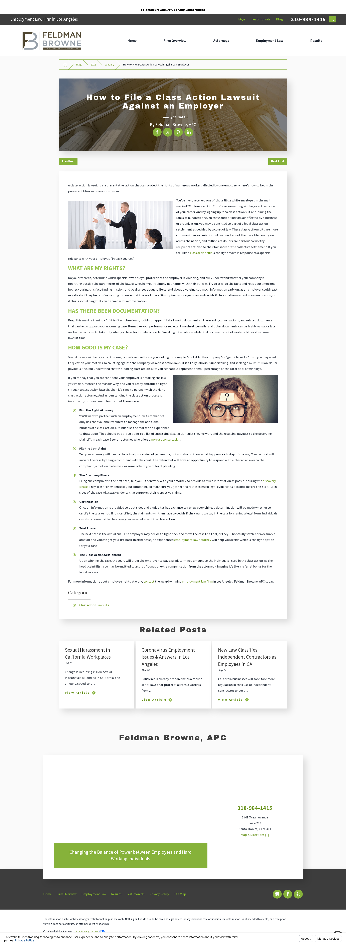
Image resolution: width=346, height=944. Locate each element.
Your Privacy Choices (87, 931)
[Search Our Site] (332, 19)
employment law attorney (192, 540)
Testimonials (260, 19)
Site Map (180, 894)
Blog (279, 19)
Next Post (277, 161)
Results (316, 40)
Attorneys (221, 40)
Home (132, 40)
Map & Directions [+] (255, 835)
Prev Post (68, 161)
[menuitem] (132, 40)
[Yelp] (298, 894)
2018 (93, 64)
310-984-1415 (308, 19)
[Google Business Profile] (277, 894)
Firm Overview (175, 40)
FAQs (241, 19)
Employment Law (270, 40)
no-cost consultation (165, 439)
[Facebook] (287, 894)
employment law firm (197, 581)
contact (149, 581)
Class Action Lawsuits (94, 605)
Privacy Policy (159, 894)
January (109, 64)
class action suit (201, 253)
